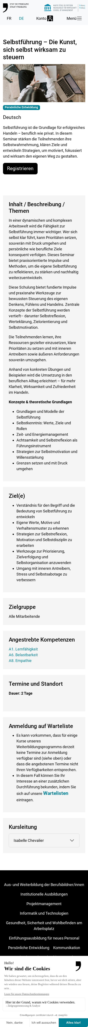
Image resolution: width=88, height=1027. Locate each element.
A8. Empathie (20, 660)
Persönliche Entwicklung (28, 947)
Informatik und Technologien (44, 913)
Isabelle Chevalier (29, 840)
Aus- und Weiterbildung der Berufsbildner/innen (44, 884)
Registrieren (20, 168)
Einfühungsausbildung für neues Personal (44, 938)
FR (9, 18)
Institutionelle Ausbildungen (44, 894)
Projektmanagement (44, 903)
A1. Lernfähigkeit (23, 649)
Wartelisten (55, 793)
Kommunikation (66, 947)
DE (21, 18)
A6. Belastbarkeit (23, 655)
